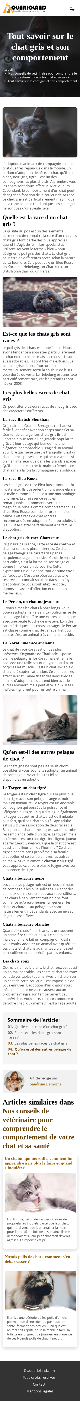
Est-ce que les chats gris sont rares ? (34, 1035)
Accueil (8, 69)
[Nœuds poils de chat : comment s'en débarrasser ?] (40, 1292)
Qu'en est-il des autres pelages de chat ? (39, 1051)
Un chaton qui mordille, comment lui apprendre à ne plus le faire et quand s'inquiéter (39, 1163)
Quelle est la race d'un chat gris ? (37, 1026)
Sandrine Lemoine (45, 1084)
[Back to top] (68, 1389)
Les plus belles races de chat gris (37, 1043)
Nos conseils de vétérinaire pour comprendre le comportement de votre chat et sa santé (42, 75)
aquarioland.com (41, 1370)
